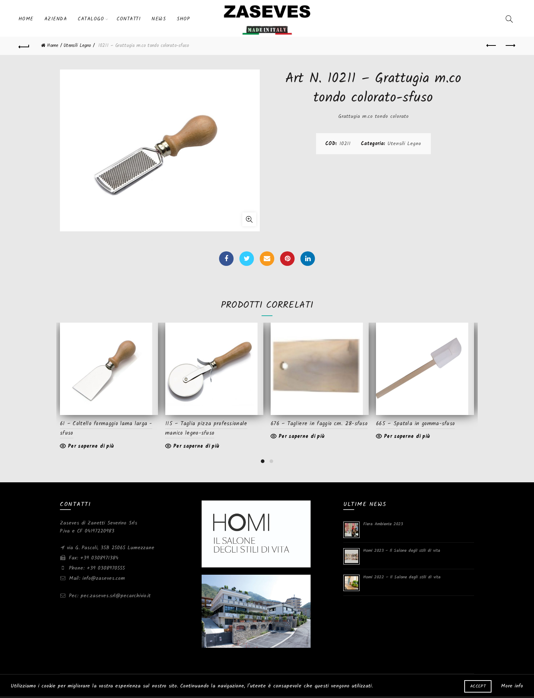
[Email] (267, 258)
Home (26, 19)
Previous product (491, 46)
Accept (478, 686)
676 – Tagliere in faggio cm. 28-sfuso (319, 423)
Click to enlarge (249, 219)
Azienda (55, 19)
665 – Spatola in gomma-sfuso (415, 423)
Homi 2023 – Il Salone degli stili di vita (401, 550)
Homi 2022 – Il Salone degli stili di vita (402, 577)
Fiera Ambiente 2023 (383, 523)
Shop (183, 19)
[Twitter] (246, 258)
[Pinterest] (287, 258)
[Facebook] (226, 258)
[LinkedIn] (307, 258)
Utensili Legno (77, 45)
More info (512, 686)
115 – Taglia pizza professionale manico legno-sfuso (206, 428)
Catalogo (91, 19)
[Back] (24, 46)
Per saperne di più (91, 446)
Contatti (129, 19)
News (158, 19)
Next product (510, 46)
